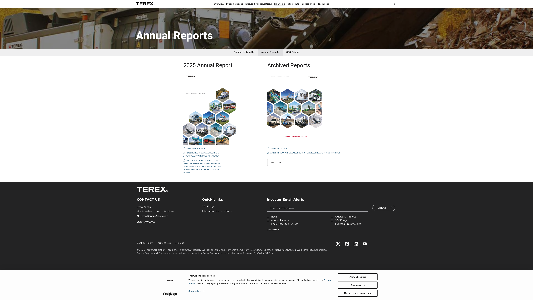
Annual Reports (270, 52)
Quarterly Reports (345, 217)
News (274, 217)
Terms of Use (163, 243)
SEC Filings (292, 52)
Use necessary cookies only (357, 293)
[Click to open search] (394, 4)
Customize (356, 285)
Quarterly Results (244, 52)
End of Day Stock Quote (284, 224)
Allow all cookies (358, 277)
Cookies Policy (145, 243)
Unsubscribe (273, 229)
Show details (194, 291)
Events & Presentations (348, 224)
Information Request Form (217, 211)
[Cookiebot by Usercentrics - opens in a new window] (170, 294)
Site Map (179, 243)
